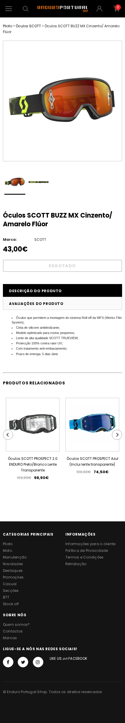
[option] (62, 101)
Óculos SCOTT (28, 26)
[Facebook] (8, 662)
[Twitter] (23, 662)
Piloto (7, 26)
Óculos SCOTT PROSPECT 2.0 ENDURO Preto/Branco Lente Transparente (33, 464)
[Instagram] (38, 662)
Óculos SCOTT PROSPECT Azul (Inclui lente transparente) (92, 461)
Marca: (10, 239)
